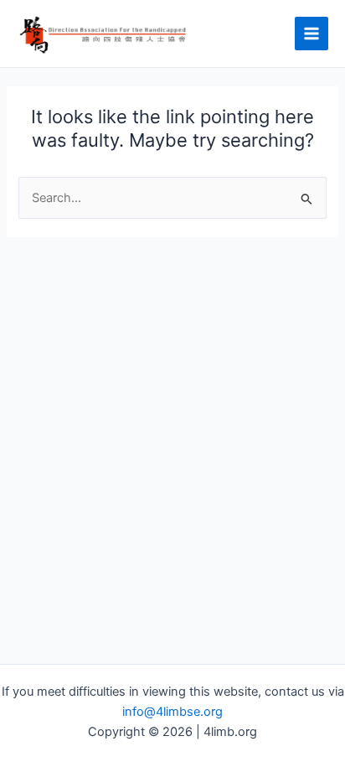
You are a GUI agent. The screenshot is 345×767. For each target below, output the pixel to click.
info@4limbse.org (172, 711)
